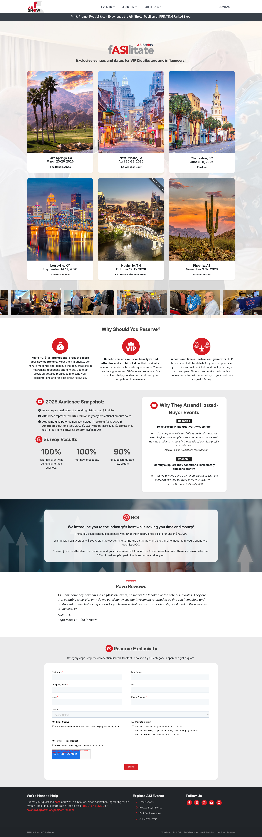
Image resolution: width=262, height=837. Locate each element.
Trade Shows (146, 797)
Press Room (221, 827)
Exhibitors (151, 6)
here (57, 797)
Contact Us (231, 827)
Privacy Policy (166, 827)
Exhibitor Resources (150, 808)
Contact (225, 6)
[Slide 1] (123, 623)
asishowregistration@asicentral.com (50, 805)
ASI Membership (148, 814)
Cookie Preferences (191, 827)
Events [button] (107, 6)
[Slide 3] (133, 623)
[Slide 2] (128, 623)
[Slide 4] (139, 623)
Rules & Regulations (207, 827)
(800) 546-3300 (93, 801)
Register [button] (128, 6)
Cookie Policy (177, 827)
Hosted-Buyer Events (150, 803)
